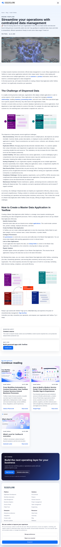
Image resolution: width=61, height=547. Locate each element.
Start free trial (9, 472)
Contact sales (8, 347)
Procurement (35, 494)
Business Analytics (8, 502)
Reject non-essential (30, 538)
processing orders (26, 99)
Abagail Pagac (36, 408)
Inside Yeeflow (13, 12)
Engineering (34, 507)
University (34, 515)
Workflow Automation (9, 497)
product (40, 76)
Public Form (7, 507)
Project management (37, 502)
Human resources (36, 499)
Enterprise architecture (9, 513)
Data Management (8, 499)
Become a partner (8, 520)
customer (33, 76)
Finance (33, 497)
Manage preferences (30, 534)
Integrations (7, 515)
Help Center (34, 513)
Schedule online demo (22, 472)
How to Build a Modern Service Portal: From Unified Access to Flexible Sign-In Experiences (44, 389)
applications (36, 223)
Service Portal (7, 504)
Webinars (34, 520)
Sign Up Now (23, 313)
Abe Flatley (4, 34)
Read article (25, 408)
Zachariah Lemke (7, 444)
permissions (8, 237)
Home (2, 12)
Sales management (36, 504)
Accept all (29, 542)
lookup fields (33, 243)
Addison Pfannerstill (8, 408)
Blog (7, 12)
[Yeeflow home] (8, 3)
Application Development (10, 494)
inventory (18, 99)
